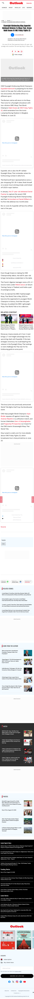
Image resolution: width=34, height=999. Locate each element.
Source (3, 527)
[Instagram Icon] (17, 981)
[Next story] (33, 499)
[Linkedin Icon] (21, 981)
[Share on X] (15, 51)
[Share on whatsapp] (21, 51)
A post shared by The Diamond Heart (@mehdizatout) (17, 517)
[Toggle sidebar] (4, 3)
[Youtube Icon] (24, 981)
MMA (3, 544)
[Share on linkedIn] (18, 51)
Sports (8, 20)
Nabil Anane (13, 108)
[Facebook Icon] (9, 981)
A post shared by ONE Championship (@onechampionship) (17, 165)
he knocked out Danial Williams (19, 199)
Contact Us (13, 990)
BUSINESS (4, 7)
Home (2, 20)
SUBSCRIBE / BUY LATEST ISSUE (17, 976)
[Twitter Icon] (13, 981)
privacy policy (18, 971)
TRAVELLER (17, 7)
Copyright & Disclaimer (23, 990)
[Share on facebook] (12, 51)
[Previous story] (1, 499)
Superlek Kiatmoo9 (8, 89)
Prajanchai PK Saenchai (12, 424)
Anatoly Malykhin (7, 419)
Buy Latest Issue (9, 962)
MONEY (11, 7)
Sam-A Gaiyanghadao (23, 421)
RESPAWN (29, 7)
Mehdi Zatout (20, 285)
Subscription (8, 959)
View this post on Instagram (9, 142)
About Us (7, 990)
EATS (23, 7)
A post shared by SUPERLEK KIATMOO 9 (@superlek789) (17, 263)
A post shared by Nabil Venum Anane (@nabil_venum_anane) (17, 399)
